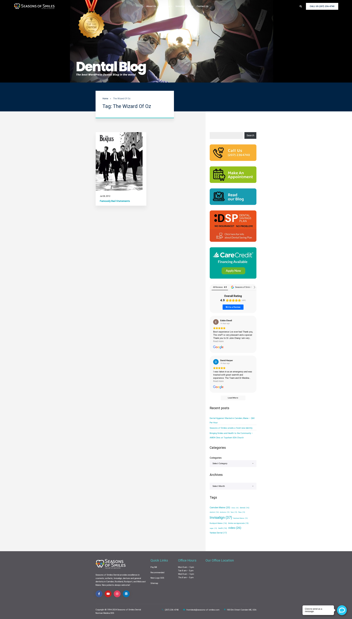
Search (250, 135)
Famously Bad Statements (115, 201)
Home (105, 98)
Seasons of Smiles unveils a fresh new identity (231, 428)
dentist (214, 512)
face (234, 512)
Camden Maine (220, 507)
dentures (224, 512)
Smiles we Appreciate (238, 523)
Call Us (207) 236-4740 (322, 6)
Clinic (235, 508)
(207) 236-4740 (172, 610)
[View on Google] (216, 322)
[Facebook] (99, 593)
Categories (216, 457)
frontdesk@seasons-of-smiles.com (202, 610)
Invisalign (221, 517)
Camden (110, 581)
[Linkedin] (126, 593)
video (234, 527)
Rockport (128, 581)
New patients (108, 585)
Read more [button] (218, 341)
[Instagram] (117, 593)
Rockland (119, 581)
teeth (222, 528)
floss (241, 512)
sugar (213, 528)
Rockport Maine (218, 523)
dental (244, 508)
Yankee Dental (218, 533)
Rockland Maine (240, 518)
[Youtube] (108, 593)
